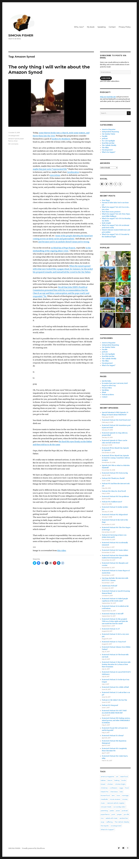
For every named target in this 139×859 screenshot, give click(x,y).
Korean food (105, 795)
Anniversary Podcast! (109, 586)
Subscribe (106, 78)
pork (113, 814)
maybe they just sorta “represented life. (50, 169)
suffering (109, 822)
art (117, 776)
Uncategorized (13, 135)
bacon (110, 780)
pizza (118, 810)
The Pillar (105, 148)
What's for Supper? (108, 152)
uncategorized (116, 826)
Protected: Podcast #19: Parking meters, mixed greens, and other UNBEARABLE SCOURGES (116, 720)
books (124, 780)
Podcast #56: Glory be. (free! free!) (114, 491)
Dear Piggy (106, 200)
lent (113, 795)
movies (124, 799)
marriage (125, 795)
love (118, 795)
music (103, 803)
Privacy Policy (125, 27)
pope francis (105, 814)
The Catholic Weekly (109, 145)
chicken (110, 784)
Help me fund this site (108, 97)
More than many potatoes (111, 212)
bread (103, 784)
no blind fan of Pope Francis (63, 248)
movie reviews (115, 799)
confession (113, 788)
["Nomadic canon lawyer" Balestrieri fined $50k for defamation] (107, 289)
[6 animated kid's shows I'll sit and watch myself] (123, 304)
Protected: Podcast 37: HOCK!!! (112, 614)
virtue (15, 141)
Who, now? (79, 27)
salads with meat (111, 818)
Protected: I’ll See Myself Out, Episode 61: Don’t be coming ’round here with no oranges (116, 458)
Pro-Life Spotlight (108, 141)
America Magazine (108, 129)
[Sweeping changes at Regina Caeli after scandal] (107, 320)
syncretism (55, 175)
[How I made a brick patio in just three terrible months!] (107, 274)
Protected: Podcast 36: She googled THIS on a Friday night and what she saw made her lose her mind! (115, 621)
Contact (112, 27)
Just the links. (106, 381)
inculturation (73, 172)
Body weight (106, 223)
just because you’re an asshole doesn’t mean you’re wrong (64, 242)
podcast (105, 138)
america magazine (107, 776)
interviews (114, 792)
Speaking (102, 27)
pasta (112, 810)
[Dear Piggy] (123, 258)
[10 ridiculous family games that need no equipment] (107, 258)
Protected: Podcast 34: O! (110, 629)
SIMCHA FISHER (20, 35)
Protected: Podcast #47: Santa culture (115, 550)
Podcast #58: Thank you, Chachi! (113, 478)
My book (90, 27)
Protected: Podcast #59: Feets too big (115, 473)
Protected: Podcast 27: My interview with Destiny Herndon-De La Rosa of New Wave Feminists (116, 664)
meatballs (104, 799)
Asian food (124, 776)
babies (103, 780)
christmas (104, 788)
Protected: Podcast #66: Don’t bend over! (116, 420)
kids (121, 792)
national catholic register (116, 803)
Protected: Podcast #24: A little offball (115, 687)
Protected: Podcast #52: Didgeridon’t (115, 515)
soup (102, 822)
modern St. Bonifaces (61, 139)
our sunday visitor (119, 807)
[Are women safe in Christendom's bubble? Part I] (107, 304)
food (127, 788)
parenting (104, 810)
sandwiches (124, 818)
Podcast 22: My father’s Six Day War (114, 700)
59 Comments (13, 144)
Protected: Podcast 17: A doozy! (112, 736)
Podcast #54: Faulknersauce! (112, 502)
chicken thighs (120, 784)
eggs (121, 788)
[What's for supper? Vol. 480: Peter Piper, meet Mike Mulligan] (123, 274)
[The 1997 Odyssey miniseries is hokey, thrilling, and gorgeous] (123, 320)
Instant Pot (104, 792)
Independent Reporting (110, 132)
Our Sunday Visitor (108, 134)
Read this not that (108, 143)
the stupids (104, 826)
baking (116, 780)
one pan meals (106, 807)
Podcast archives (108, 395)
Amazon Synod (13, 138)
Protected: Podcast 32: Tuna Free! (114, 642)
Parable (104, 136)
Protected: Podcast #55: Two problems (115, 496)
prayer (119, 814)
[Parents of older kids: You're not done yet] (123, 289)
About (104, 392)
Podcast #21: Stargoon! (110, 705)
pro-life (126, 814)
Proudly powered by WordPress (33, 848)
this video (61, 550)
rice (102, 818)
